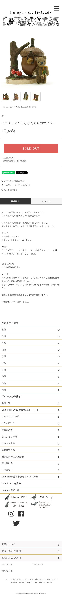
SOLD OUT (31, 148)
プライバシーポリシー (41, 582)
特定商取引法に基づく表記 (14, 161)
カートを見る (38, 564)
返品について (9, 158)
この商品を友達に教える (14, 181)
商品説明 (15, 201)
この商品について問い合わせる (17, 185)
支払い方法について (20, 579)
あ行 (12, 107)
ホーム (5, 107)
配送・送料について (37, 579)
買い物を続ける (10, 190)
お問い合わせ (7, 571)
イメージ (46, 201)
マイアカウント (8, 564)
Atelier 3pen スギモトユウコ (26, 107)
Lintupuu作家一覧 (10, 490)
